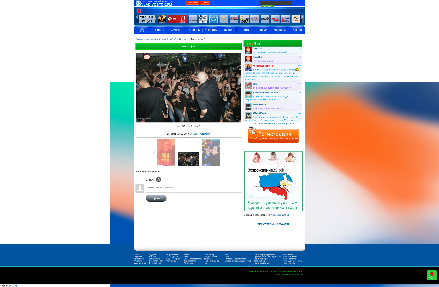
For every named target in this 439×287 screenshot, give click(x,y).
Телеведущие (172, 257)
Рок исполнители (156, 261)
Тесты (227, 257)
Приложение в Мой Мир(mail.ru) (267, 257)
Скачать (211, 30)
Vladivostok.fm (142, 30)
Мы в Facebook (289, 259)
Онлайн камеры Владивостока (238, 261)
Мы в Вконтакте (290, 257)
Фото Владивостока (245, 30)
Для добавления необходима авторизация (273, 123)
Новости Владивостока (279, 30)
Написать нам (289, 263)
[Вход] (158, 179)
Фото (185, 257)
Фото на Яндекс (261, 261)
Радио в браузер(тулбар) (265, 255)
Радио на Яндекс (261, 259)
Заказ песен (139, 259)
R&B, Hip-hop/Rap (211, 261)
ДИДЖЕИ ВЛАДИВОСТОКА (176, 30)
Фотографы (171, 261)
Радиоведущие (172, 255)
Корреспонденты (173, 259)
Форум (262, 30)
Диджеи (152, 255)
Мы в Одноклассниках (292, 261)
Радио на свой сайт (262, 263)
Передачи (138, 257)
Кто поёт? (138, 261)
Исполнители (193, 30)
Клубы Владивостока (192, 259)
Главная (139, 39)
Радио (159, 30)
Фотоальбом (152, 39)
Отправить (156, 198)
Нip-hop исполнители (154, 258)
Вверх (432, 278)
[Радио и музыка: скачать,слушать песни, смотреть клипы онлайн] (159, 5)
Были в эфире (140, 263)
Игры (227, 255)
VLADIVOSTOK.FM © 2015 (289, 274)
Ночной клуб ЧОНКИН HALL (174, 39)
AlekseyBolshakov (201, 134)
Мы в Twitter (288, 255)
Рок (205, 263)
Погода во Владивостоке (235, 259)
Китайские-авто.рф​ (280, 215)
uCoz (14, 286)
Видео (228, 30)
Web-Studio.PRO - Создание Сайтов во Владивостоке (276, 271)
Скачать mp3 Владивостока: (210, 256)
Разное (296, 30)
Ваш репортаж (189, 261)
